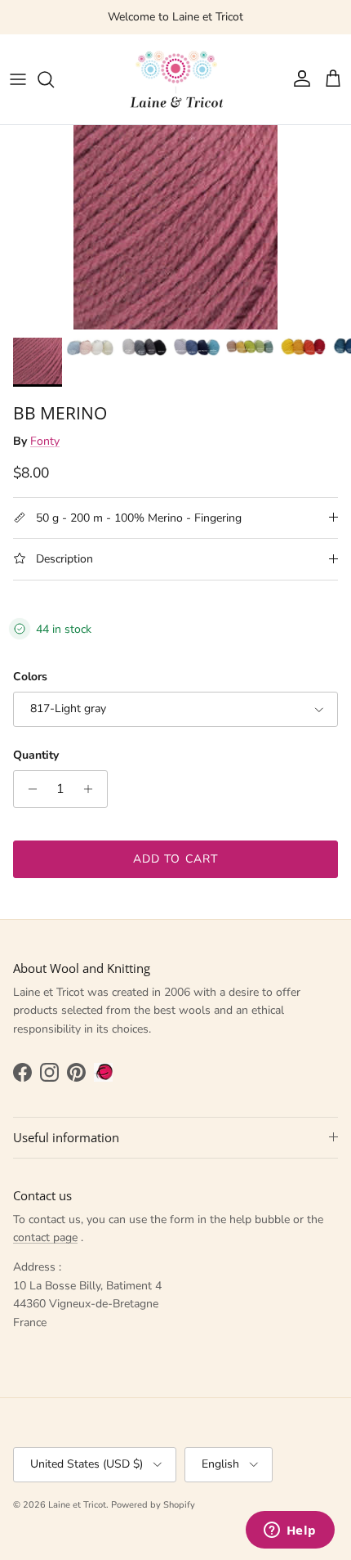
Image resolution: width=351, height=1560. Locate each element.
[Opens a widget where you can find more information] (290, 1531)
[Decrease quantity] (28, 789)
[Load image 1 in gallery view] (175, 227)
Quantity (36, 755)
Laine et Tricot (77, 1505)
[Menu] (18, 79)
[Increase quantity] (92, 789)
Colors (30, 676)
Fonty (45, 441)
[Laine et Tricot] (175, 79)
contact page (45, 1237)
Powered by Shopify (153, 1505)
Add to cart (175, 859)
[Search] (54, 79)
